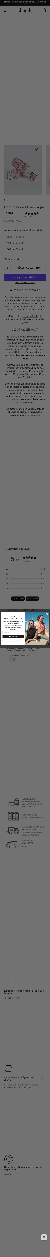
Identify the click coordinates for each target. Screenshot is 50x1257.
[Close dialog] (47, 613)
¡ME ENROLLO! (13, 636)
